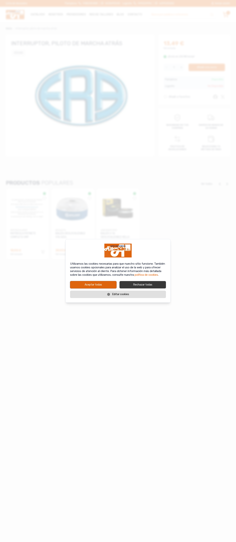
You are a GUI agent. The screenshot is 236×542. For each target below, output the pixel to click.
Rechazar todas (142, 284)
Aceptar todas (93, 284)
